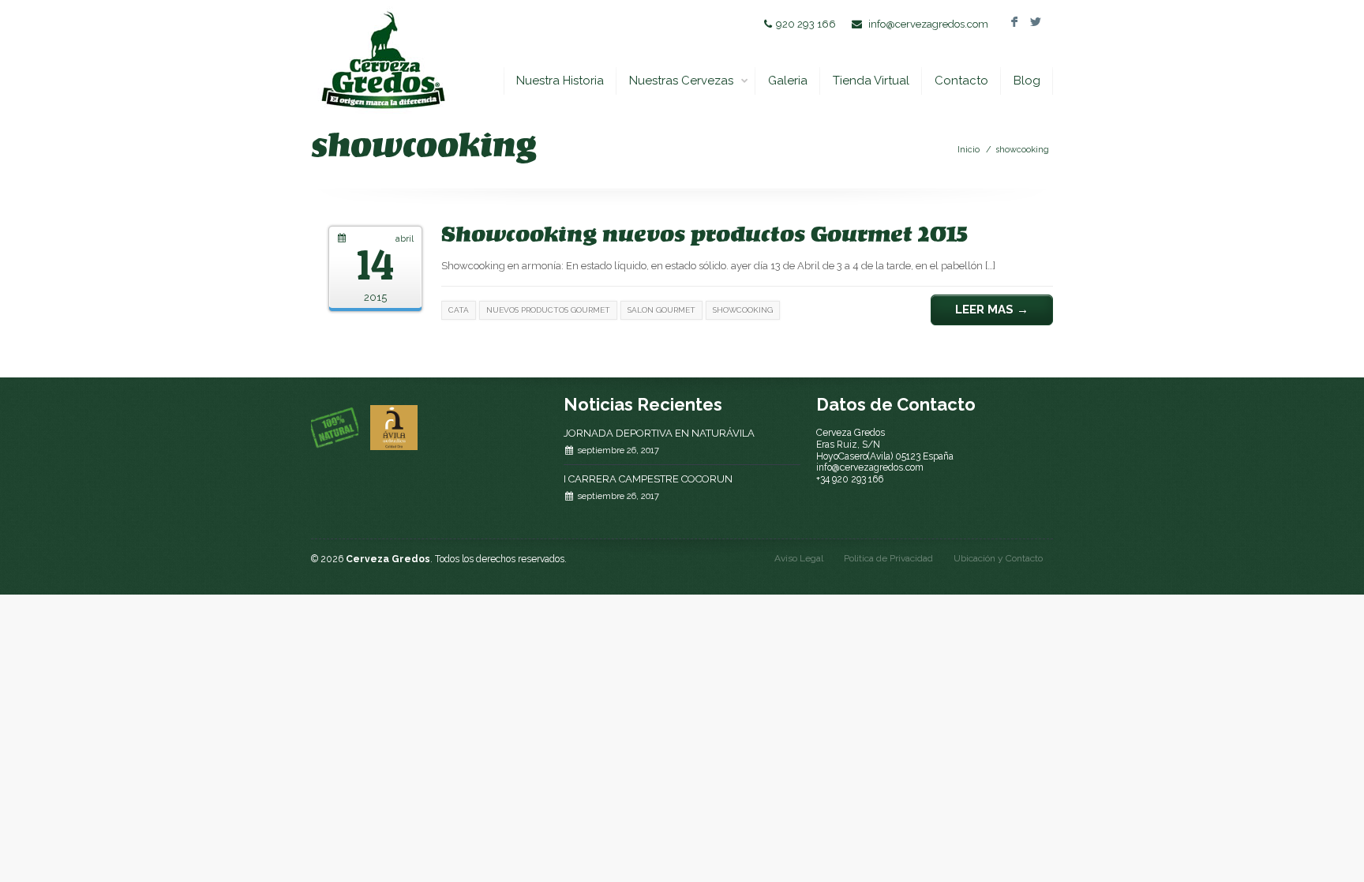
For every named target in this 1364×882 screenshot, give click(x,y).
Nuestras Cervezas (681, 80)
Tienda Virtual (871, 80)
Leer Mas (992, 309)
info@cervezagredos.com (928, 24)
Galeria (788, 80)
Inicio (968, 149)
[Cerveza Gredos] (382, 59)
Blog (1027, 80)
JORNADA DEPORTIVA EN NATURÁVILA (659, 433)
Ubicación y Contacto (998, 558)
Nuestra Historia (560, 80)
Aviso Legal (798, 558)
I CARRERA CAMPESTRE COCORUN (648, 479)
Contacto (961, 80)
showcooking (1022, 149)
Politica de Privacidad (888, 558)
